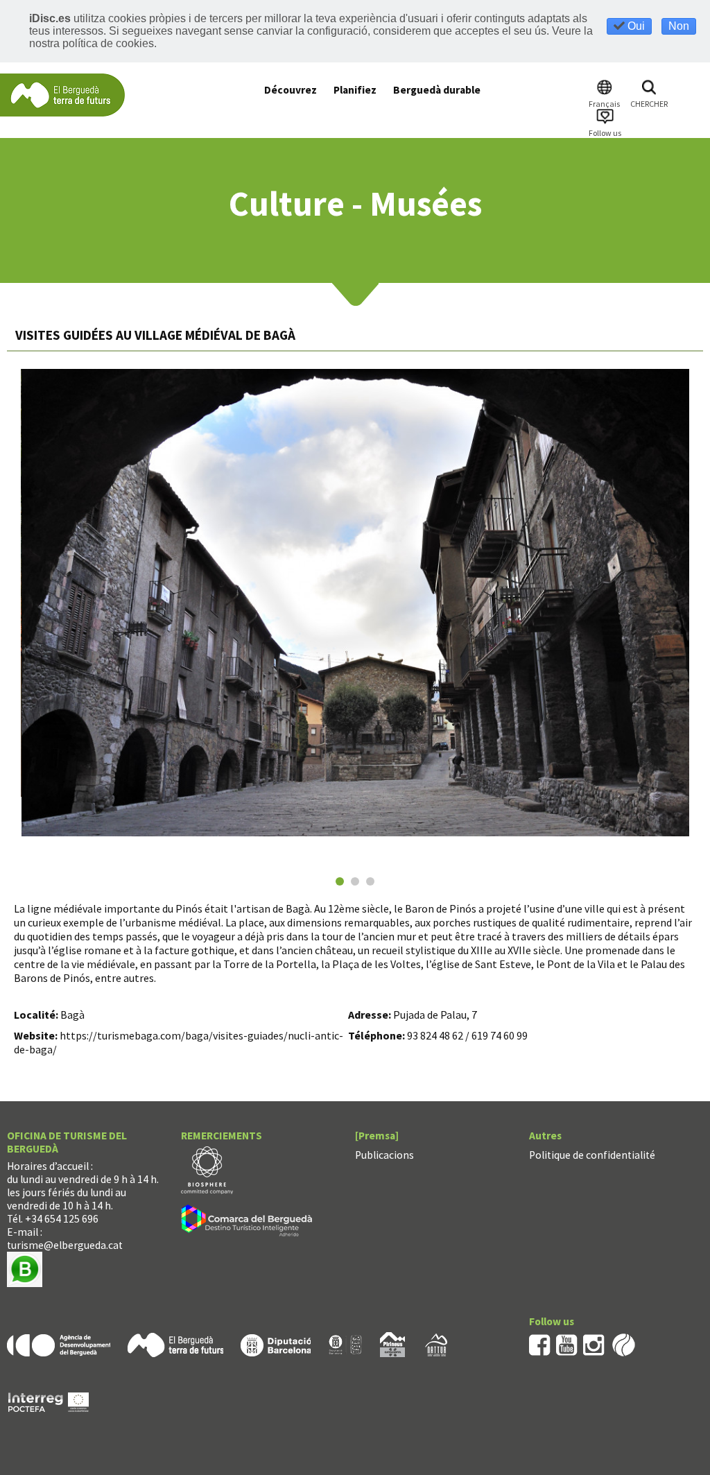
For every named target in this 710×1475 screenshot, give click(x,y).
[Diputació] (276, 1343)
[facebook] (540, 1343)
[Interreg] (48, 1401)
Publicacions (384, 1155)
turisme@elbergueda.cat (65, 1245)
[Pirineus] (392, 1343)
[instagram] (594, 1343)
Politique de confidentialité (592, 1155)
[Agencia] (58, 1343)
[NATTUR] (436, 1343)
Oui (635, 26)
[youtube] (567, 1343)
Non (678, 26)
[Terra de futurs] (175, 1343)
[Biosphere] (207, 1169)
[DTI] (249, 1223)
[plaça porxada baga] (355, 602)
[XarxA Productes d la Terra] (345, 1343)
